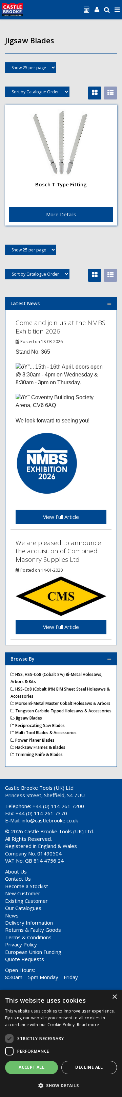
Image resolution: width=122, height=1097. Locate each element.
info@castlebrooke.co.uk (50, 820)
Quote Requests (24, 959)
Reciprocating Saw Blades (39, 725)
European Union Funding (33, 951)
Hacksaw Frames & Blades (39, 747)
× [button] (114, 997)
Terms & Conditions (28, 937)
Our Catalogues (23, 908)
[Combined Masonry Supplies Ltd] (61, 596)
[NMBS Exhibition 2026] (47, 463)
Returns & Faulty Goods (33, 929)
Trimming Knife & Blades (38, 754)
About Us (16, 871)
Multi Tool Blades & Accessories (45, 733)
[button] (61, 1085)
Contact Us (18, 878)
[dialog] (61, 1043)
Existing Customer (26, 900)
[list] (110, 93)
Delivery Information (29, 922)
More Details (61, 214)
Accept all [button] (31, 1067)
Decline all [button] (89, 1067)
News (12, 915)
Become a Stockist (26, 886)
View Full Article (61, 516)
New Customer (22, 893)
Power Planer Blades (34, 740)
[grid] (94, 93)
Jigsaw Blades (28, 718)
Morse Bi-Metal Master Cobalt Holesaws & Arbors (62, 703)
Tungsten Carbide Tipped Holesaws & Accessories (62, 711)
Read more (88, 1025)
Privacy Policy (21, 944)
